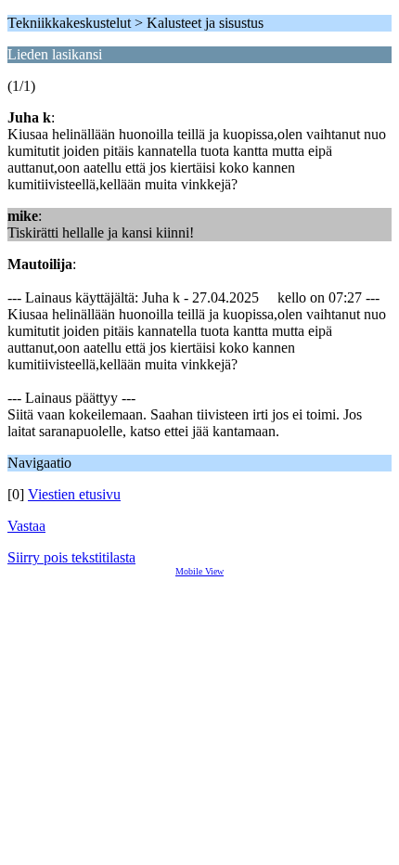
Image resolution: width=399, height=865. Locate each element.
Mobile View (199, 571)
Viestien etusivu (74, 494)
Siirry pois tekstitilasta (71, 557)
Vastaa (26, 526)
